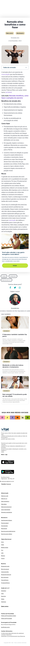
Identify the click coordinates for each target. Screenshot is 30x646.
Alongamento (4, 525)
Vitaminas (3, 601)
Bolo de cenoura (5, 569)
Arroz (2, 542)
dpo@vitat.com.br (5, 627)
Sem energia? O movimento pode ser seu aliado (14, 395)
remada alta (13, 276)
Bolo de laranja (4, 577)
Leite (2, 553)
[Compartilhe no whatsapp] (19, 287)
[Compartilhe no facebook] (10, 287)
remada (4, 276)
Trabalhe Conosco (6, 484)
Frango (3, 558)
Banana (3, 555)
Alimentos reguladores (6, 512)
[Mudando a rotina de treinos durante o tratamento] (15, 358)
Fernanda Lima (15, 38)
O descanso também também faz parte (14, 335)
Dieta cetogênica (5, 501)
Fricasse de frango (5, 583)
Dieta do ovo (4, 498)
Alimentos (3, 590)
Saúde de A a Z (5, 588)
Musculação (4, 528)
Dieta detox (4, 504)
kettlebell (9, 92)
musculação (5, 74)
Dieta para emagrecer (6, 507)
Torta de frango (4, 580)
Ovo (2, 550)
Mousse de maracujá (6, 574)
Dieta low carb (4, 496)
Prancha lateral (5, 523)
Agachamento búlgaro (6, 520)
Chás (2, 593)
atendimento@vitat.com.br (7, 481)
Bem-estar (9, 33)
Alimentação (4, 493)
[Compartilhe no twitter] (15, 287)
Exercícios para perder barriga (8, 531)
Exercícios (3, 596)
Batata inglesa (4, 547)
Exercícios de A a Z (6, 280)
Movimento (20, 33)
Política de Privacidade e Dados (8, 615)
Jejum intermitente (5, 509)
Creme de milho (5, 572)
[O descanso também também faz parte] (15, 328)
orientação (12, 220)
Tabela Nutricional (6, 539)
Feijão (2, 544)
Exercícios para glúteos (6, 534)
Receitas (3, 563)
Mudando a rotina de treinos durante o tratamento (12, 366)
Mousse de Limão (5, 566)
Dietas (2, 599)
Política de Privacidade (6, 618)
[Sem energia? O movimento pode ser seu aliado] (15, 388)
